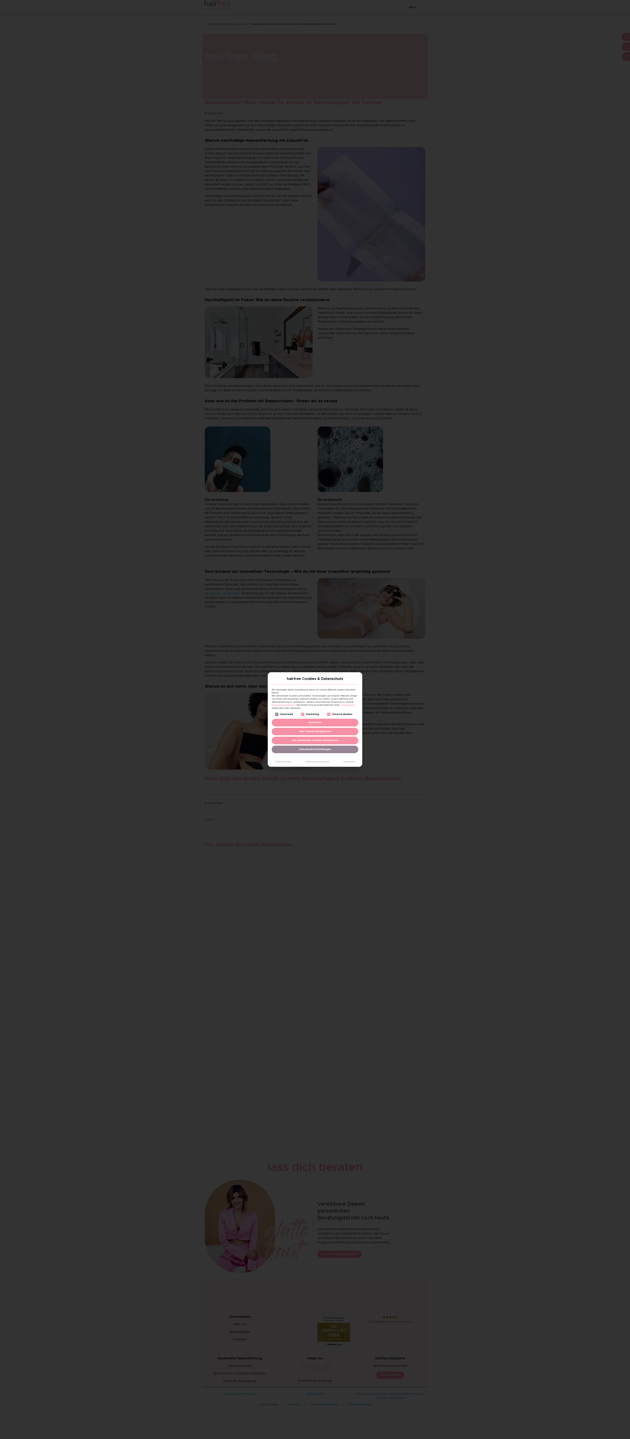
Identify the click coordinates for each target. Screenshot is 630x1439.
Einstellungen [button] (347, 705)
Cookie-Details (283, 762)
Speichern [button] (315, 722)
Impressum (349, 762)
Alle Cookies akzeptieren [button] (315, 731)
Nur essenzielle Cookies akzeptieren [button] (315, 740)
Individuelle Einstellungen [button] (315, 749)
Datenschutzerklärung (283, 705)
